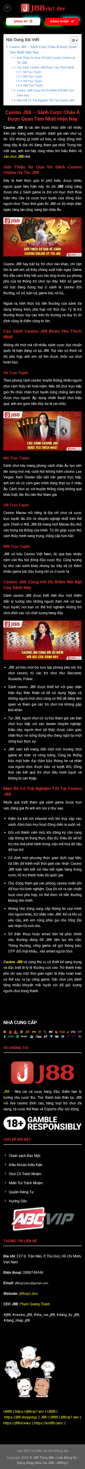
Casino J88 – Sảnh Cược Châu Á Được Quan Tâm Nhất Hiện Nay (42, 49)
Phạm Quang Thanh (34, 1304)
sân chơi (13, 156)
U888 (7, 1411)
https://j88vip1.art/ (29, 1411)
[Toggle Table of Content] (72, 40)
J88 (6, 1091)
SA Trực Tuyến (32, 72)
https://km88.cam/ (48, 1423)
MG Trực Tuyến (32, 76)
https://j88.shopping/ (21, 1417)
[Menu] (7, 8)
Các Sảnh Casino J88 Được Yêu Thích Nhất (45, 67)
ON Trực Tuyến (32, 81)
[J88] (42, 8)
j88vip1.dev (28, 1294)
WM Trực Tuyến (33, 85)
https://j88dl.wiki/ (17, 1423)
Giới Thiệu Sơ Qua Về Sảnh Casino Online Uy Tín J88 (46, 60)
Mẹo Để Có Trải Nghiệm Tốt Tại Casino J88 (45, 100)
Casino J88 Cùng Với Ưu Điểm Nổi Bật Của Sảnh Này (45, 92)
